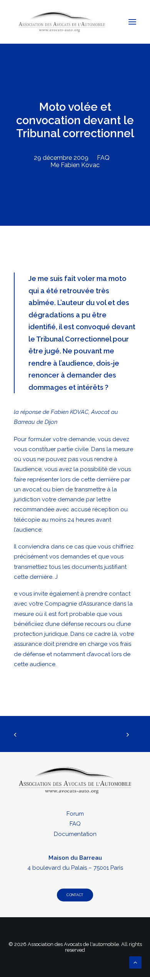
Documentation (75, 834)
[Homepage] (75, 780)
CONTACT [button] (75, 895)
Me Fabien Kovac (75, 165)
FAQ (103, 157)
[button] (132, 22)
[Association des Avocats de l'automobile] (62, 21)
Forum (75, 813)
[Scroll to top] (135, 962)
